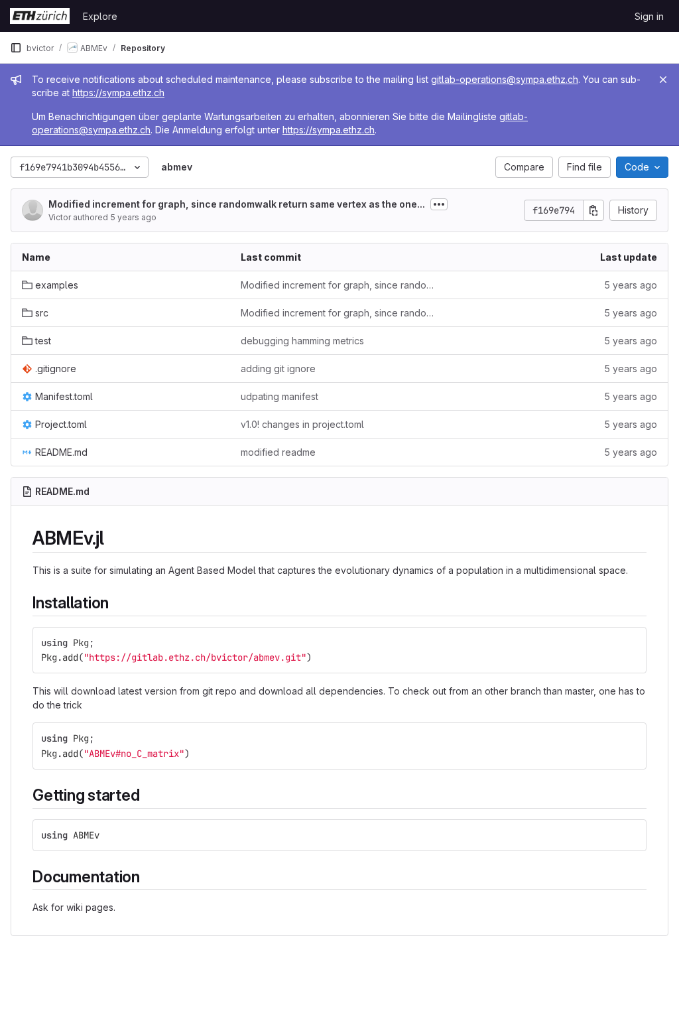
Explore (100, 16)
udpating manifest (279, 396)
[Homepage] (39, 16)
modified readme (278, 452)
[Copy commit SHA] (593, 210)
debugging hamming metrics (302, 340)
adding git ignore (278, 368)
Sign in (649, 16)
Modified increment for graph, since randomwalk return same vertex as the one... (236, 204)
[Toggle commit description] (439, 204)
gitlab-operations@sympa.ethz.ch (504, 79)
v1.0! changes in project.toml (302, 424)
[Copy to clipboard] (630, 642)
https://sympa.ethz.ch (118, 92)
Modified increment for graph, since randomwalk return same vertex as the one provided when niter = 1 (339, 285)
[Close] (663, 80)
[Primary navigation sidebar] (16, 47)
